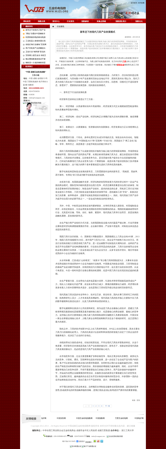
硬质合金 (120, 65)
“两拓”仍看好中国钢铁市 (35, 34)
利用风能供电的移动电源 (36, 37)
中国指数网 (97, 418)
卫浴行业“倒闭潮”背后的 (35, 52)
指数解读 (85, 21)
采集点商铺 (101, 21)
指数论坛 (139, 21)
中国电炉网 (136, 418)
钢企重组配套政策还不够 (36, 59)
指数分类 (41, 21)
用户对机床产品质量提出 (36, 48)
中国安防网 (58, 418)
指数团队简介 (121, 21)
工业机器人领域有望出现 (36, 41)
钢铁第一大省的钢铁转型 (36, 63)
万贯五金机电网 (119, 418)
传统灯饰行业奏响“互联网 (36, 44)
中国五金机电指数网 (82, 418)
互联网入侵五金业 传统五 (36, 55)
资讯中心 (56, 21)
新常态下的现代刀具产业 (36, 30)
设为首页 (134, 3)
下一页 (107, 406)
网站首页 (27, 21)
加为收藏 (141, 3)
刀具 (124, 61)
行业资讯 (70, 21)
